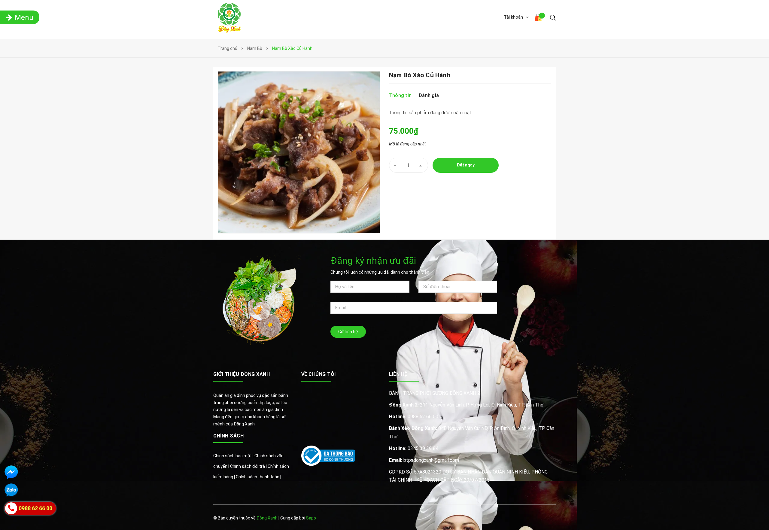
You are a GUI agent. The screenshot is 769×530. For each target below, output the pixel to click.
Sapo (311, 518)
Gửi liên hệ (348, 331)
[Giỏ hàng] (539, 18)
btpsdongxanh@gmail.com (424, 460)
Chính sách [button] (228, 436)
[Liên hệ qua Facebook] (11, 472)
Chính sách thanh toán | (258, 476)
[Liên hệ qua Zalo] (11, 490)
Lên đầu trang (537, 518)
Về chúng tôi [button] (318, 374)
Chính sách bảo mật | (233, 455)
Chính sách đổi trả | (249, 466)
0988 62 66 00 (413, 416)
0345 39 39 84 (413, 448)
